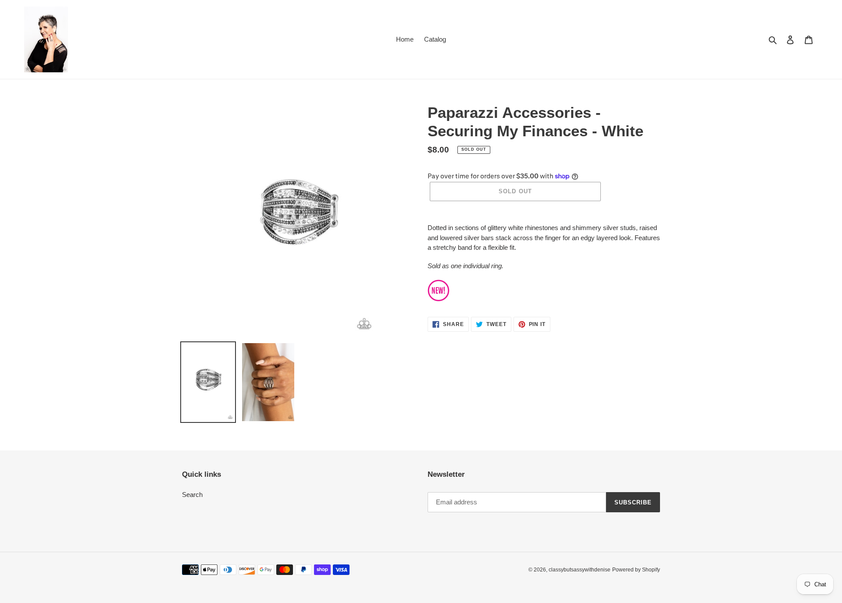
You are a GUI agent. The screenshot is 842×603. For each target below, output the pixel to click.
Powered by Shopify (636, 570)
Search (192, 494)
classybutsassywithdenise (579, 570)
